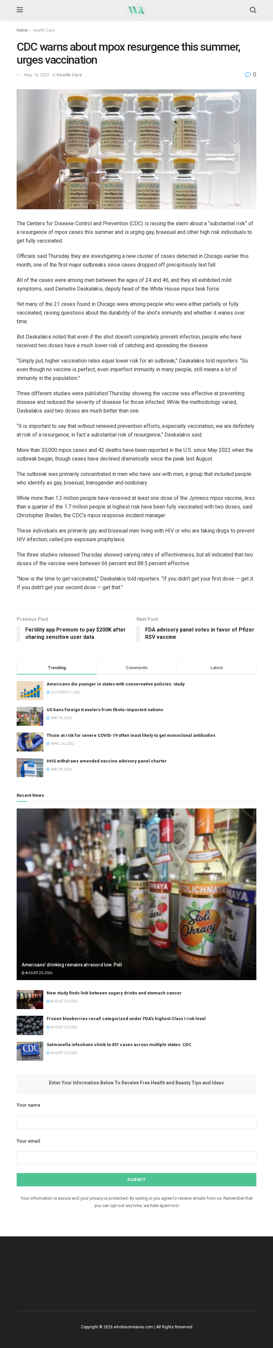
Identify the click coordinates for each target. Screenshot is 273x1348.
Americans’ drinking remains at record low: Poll (72, 964)
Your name (28, 1105)
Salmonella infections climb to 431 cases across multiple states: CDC (119, 1044)
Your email (28, 1141)
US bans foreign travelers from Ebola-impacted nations (105, 709)
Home (22, 30)
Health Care (44, 30)
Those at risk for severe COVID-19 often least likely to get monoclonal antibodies (131, 735)
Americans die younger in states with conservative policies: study (116, 683)
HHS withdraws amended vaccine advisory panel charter (107, 760)
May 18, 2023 (36, 74)
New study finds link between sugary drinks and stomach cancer (114, 992)
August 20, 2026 (38, 973)
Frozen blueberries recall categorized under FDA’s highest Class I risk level (126, 1018)
